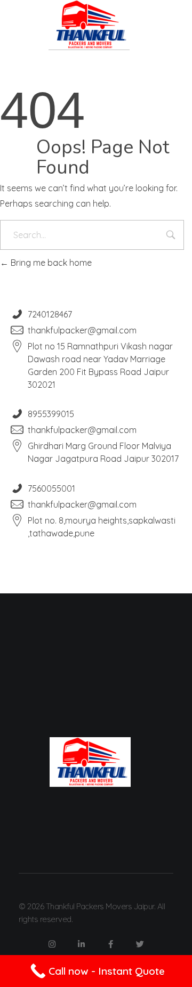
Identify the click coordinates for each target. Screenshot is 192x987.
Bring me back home (50, 262)
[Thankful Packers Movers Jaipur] (89, 25)
